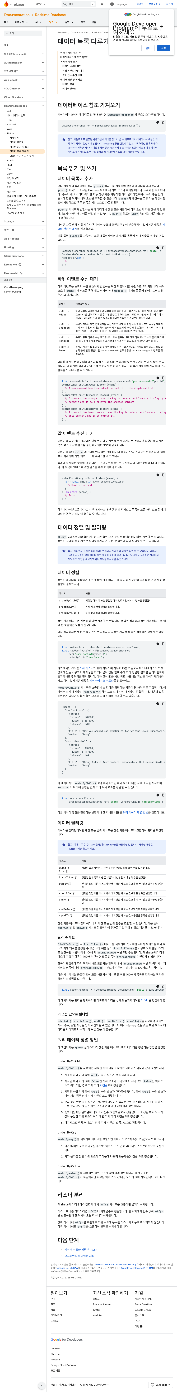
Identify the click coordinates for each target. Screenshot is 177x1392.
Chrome (55, 1354)
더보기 (39, 4)
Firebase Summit (102, 1304)
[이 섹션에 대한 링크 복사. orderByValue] (83, 1166)
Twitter (96, 1309)
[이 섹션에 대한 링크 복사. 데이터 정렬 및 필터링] (109, 528)
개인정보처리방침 (67, 1384)
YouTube (97, 1315)
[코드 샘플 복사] (163, 122)
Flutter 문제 (74, 848)
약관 (53, 1384)
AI (36, 22)
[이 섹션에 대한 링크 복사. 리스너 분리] (87, 1196)
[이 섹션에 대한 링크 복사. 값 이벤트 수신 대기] (97, 434)
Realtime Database (50, 15)
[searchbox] (23, 33)
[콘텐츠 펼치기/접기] (80, 53)
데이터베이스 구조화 (102, 681)
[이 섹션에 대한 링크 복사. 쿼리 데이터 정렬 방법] (101, 1040)
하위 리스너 (86, 668)
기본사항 (19, 22)
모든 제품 (55, 1370)
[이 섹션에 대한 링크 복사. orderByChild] (83, 1061)
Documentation (17, 15)
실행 (67, 22)
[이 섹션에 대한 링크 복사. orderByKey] (79, 1132)
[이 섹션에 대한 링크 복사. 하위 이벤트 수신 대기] (101, 279)
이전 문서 (139, 1326)
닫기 (148, 48)
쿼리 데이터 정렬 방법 (135, 812)
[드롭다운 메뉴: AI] (42, 22)
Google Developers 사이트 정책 (137, 1268)
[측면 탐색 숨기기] (41, 1385)
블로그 (140, 4)
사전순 (104, 1085)
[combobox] (79, 4)
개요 (6, 22)
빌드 (51, 22)
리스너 (145, 1000)
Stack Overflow (143, 1304)
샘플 (94, 22)
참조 (83, 22)
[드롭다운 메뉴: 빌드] (58, 22)
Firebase (62, 32)
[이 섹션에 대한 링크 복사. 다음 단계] (82, 1241)
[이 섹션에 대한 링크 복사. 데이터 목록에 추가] (96, 179)
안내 (53, 1298)
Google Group (143, 1309)
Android (55, 1348)
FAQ (137, 1320)
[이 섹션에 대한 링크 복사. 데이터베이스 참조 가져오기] (123, 106)
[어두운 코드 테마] (157, 122)
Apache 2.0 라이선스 (67, 1268)
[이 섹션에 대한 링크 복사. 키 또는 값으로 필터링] (91, 1014)
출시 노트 (139, 1315)
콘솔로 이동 (155, 4)
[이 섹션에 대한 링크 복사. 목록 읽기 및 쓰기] (99, 169)
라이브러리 (56, 1315)
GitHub (54, 1320)
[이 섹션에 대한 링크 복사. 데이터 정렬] (82, 573)
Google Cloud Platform (63, 1365)
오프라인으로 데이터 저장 (79, 1256)
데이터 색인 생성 (98, 555)
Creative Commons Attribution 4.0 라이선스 (116, 1264)
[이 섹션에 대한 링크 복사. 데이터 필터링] (86, 823)
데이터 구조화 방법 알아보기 (81, 1250)
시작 (163, 48)
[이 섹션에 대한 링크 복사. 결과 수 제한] (78, 937)
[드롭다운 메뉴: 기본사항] (28, 22)
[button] (20, 54)
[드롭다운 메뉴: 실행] (73, 22)
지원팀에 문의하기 (144, 1298)
